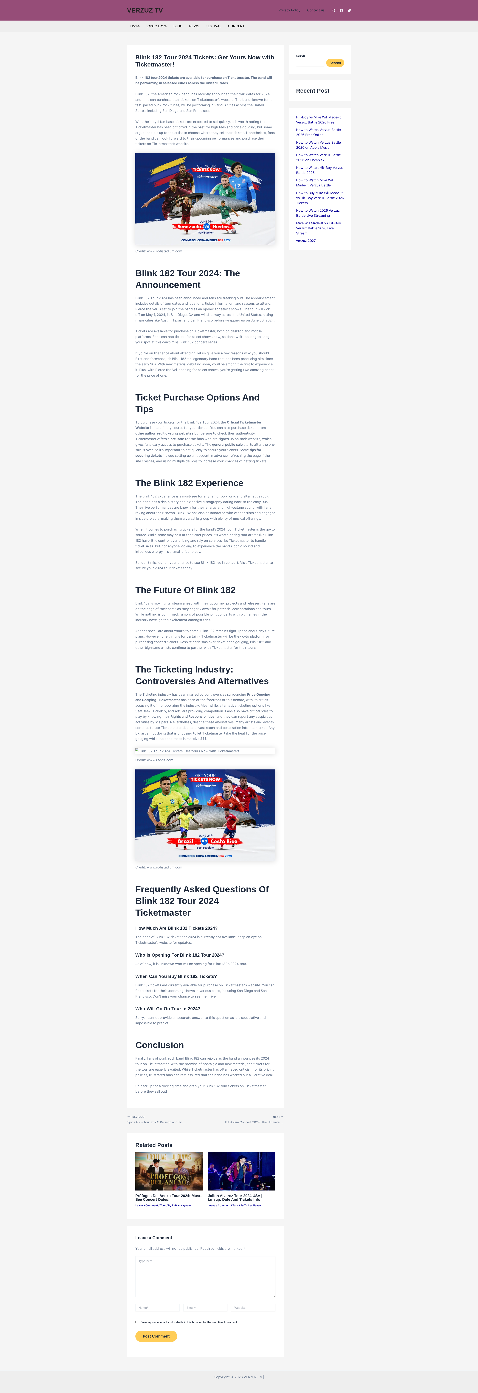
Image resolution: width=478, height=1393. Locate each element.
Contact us (316, 10)
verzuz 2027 (306, 241)
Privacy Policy (289, 10)
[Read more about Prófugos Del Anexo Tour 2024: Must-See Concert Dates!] (169, 1171)
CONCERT (236, 26)
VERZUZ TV (145, 10)
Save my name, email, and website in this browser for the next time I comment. (189, 1322)
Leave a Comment (146, 1205)
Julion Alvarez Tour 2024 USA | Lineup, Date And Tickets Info (235, 1198)
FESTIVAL (213, 26)
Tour (163, 1205)
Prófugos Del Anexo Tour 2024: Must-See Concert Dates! (168, 1198)
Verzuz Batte (156, 26)
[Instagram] (333, 10)
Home (135, 26)
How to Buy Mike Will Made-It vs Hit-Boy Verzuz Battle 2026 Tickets (320, 198)
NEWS (194, 26)
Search (300, 55)
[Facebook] (341, 10)
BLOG (177, 26)
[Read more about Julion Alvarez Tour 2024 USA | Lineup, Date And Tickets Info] (242, 1171)
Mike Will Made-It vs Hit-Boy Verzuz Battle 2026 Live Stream (318, 228)
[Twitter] (349, 10)
